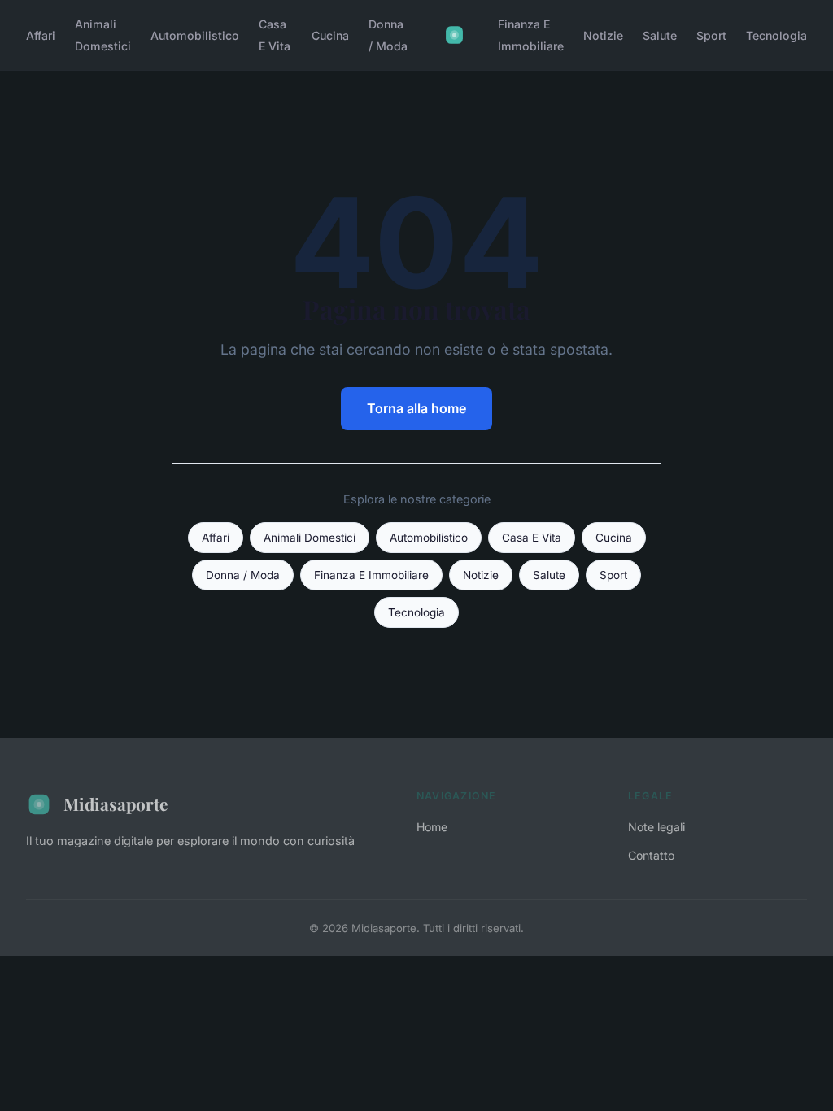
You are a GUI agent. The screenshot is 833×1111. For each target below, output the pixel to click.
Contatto (651, 855)
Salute (660, 35)
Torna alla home (416, 408)
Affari (40, 35)
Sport (711, 35)
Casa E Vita (274, 35)
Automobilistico (194, 35)
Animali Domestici (103, 35)
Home (431, 827)
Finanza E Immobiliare (531, 35)
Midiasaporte (115, 803)
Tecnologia (776, 35)
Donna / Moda (388, 35)
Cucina (330, 35)
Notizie (603, 35)
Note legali (656, 827)
